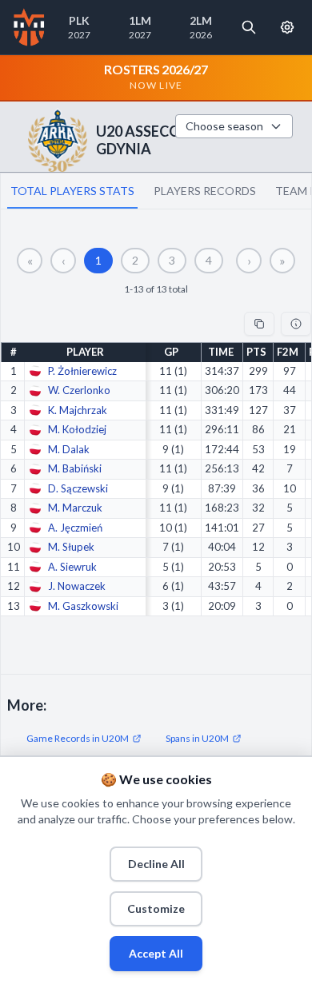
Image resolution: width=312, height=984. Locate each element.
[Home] (29, 27)
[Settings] (287, 27)
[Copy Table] (259, 324)
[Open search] (248, 27)
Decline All (156, 863)
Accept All (156, 953)
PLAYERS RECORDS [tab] (205, 190)
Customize (156, 908)
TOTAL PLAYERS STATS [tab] (72, 190)
